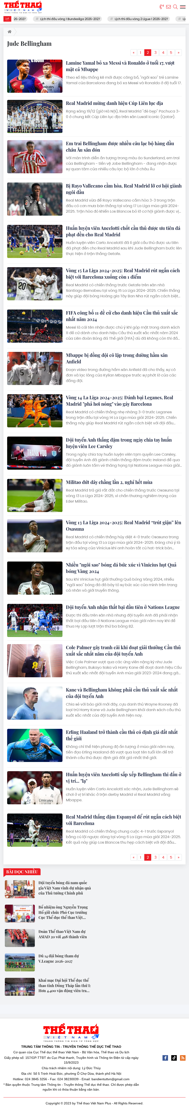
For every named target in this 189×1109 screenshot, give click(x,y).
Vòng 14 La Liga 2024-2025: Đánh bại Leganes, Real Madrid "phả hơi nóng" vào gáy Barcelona (119, 400)
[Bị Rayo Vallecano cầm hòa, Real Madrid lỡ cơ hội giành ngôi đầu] (34, 199)
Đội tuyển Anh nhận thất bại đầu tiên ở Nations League (123, 607)
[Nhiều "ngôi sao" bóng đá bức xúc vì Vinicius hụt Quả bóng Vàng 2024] (34, 578)
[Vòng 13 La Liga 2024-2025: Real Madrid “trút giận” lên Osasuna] (34, 535)
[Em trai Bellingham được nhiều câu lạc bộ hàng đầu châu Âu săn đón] (34, 156)
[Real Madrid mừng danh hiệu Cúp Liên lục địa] (34, 116)
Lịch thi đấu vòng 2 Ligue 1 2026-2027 (129, 19)
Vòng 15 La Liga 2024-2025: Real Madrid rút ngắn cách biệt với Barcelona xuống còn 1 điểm (123, 273)
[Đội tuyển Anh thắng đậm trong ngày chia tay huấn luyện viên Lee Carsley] (34, 453)
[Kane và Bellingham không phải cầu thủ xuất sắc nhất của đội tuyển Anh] (34, 703)
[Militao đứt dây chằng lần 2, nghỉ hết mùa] (34, 495)
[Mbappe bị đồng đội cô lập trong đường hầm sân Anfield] (34, 368)
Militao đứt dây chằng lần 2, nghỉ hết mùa (109, 482)
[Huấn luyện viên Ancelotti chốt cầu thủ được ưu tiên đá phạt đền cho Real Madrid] (34, 241)
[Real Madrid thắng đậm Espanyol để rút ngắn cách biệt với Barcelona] (34, 830)
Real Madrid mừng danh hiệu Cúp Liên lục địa (114, 103)
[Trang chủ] (8, 32)
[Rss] (183, 1058)
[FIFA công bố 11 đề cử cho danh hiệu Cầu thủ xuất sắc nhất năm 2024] (34, 326)
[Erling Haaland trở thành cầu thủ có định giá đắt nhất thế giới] (34, 745)
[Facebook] (165, 1058)
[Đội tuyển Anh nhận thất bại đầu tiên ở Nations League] (34, 620)
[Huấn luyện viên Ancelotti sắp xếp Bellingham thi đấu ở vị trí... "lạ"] (34, 787)
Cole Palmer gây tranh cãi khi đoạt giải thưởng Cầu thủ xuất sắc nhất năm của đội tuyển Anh (123, 650)
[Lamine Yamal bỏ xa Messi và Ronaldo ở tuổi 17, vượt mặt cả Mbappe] (34, 76)
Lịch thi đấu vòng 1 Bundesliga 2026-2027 (58, 19)
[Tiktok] (174, 1058)
